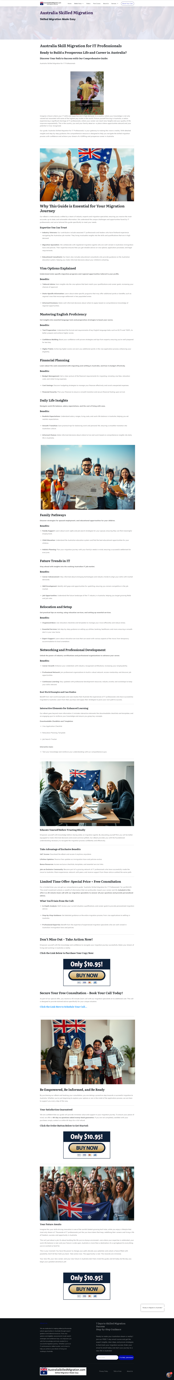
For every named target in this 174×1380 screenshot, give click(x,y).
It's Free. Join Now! (126, 1357)
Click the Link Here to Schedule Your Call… (63, 1006)
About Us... (44, 1323)
